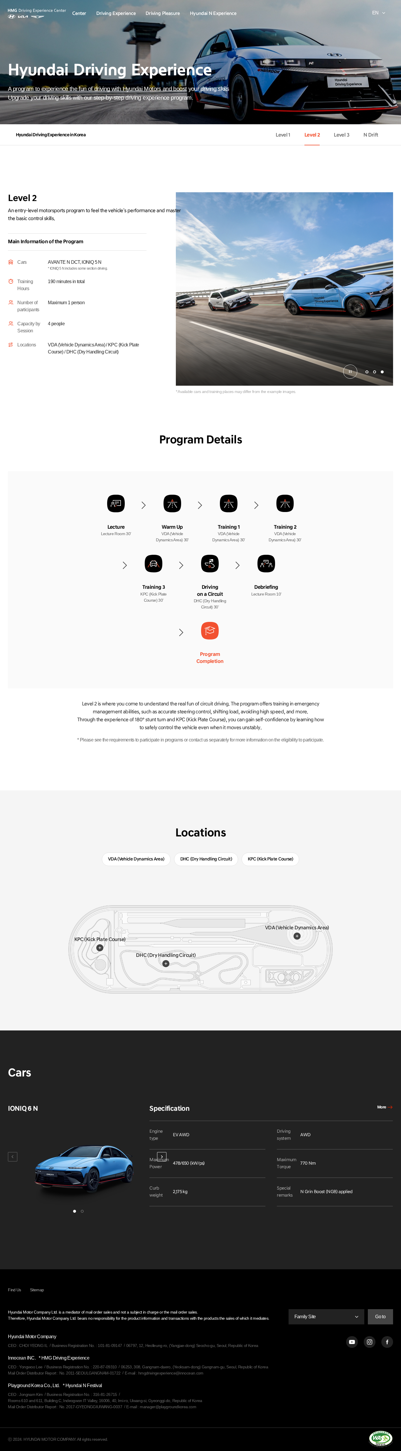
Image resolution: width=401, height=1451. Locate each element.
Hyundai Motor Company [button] (32, 1336)
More (381, 1107)
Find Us (14, 1289)
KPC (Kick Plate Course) (99, 939)
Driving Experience (116, 13)
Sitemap (37, 1289)
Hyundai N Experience (213, 13)
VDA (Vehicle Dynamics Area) (297, 928)
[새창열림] (352, 1342)
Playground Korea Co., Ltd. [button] (55, 1385)
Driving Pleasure (163, 13)
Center (79, 13)
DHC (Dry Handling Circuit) (166, 955)
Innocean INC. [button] (48, 1357)
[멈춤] (350, 372)
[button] (366, 371)
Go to (380, 1316)
